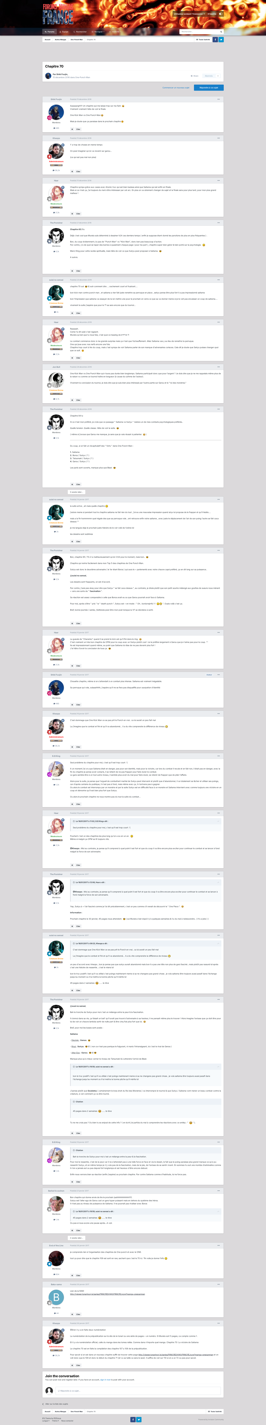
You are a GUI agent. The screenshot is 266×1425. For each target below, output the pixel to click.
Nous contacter (67, 1421)
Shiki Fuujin (61, 74)
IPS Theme (46, 1418)
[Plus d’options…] (218, 99)
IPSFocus (57, 1418)
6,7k (57, 399)
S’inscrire (212, 14)
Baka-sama (56, 1284)
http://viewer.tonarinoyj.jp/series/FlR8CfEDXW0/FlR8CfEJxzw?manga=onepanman (107, 1294)
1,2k (57, 785)
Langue (45, 1421)
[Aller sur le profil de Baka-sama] (56, 1297)
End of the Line (56, 1245)
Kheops (56, 138)
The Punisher (56, 223)
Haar (56, 180)
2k (57, 312)
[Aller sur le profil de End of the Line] (56, 1258)
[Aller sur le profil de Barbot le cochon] (56, 1203)
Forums (50, 32)
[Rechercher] (221, 31)
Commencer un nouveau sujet (176, 87)
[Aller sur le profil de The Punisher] (56, 235)
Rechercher (81, 32)
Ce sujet (212, 32)
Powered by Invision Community (211, 1419)
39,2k (57, 170)
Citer (78, 129)
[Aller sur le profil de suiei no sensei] (56, 292)
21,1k (57, 212)
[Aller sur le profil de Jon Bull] (56, 380)
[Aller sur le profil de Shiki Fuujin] (48, 76)
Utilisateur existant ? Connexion (189, 14)
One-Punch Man (82, 77)
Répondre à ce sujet (209, 87)
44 (57, 1313)
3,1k (57, 251)
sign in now (105, 1379)
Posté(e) (80, 99)
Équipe (65, 32)
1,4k (57, 1219)
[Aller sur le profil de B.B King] (56, 769)
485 (57, 128)
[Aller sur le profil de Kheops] (56, 151)
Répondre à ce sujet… (70, 1391)
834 (57, 1274)
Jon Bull (56, 367)
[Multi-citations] (72, 129)
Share (195, 76)
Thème (55, 1421)
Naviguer (98, 32)
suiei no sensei (56, 280)
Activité (115, 32)
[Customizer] (221, 14)
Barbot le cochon (56, 1191)
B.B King (56, 756)
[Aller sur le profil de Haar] (56, 193)
